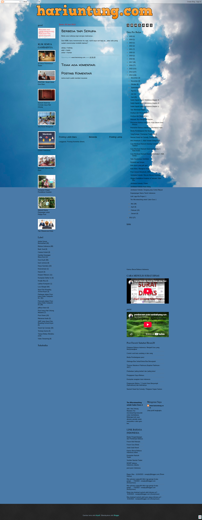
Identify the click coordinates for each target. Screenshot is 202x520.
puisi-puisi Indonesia (134, 468)
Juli (132, 94)
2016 (131, 65)
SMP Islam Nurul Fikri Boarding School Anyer (45, 322)
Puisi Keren (42, 315)
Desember (134, 78)
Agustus (134, 91)
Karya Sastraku (43, 266)
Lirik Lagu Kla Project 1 (138, 196)
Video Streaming (43, 339)
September (135, 87)
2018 (131, 59)
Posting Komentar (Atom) (75, 142)
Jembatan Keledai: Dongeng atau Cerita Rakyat (146, 190)
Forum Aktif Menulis (133, 442)
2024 (131, 39)
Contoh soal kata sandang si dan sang (140, 353)
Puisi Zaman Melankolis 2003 (140, 172)
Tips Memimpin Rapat (137, 110)
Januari (133, 213)
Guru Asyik (41, 260)
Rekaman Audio (43, 318)
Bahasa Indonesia (44, 246)
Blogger (116, 515)
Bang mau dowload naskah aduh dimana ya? (142, 492)
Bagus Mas (130, 474)
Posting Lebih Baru (68, 137)
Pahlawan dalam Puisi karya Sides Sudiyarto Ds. (45, 296)
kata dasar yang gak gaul (139, 165)
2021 (131, 49)
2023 (131, 43)
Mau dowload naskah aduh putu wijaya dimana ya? (144, 497)
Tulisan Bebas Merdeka (46, 334)
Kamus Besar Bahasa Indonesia (138, 269)
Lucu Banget (42, 287)
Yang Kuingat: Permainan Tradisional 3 (143, 134)
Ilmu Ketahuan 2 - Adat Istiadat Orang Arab (145, 140)
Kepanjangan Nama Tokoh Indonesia (142, 193)
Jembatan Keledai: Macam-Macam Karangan (145, 175)
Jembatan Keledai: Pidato (139, 183)
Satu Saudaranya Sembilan (139, 159)
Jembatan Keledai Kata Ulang (140, 187)
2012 (131, 217)
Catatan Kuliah (43, 252)
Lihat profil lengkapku (154, 410)
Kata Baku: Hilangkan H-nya (140, 169)
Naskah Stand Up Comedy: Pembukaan (143, 137)
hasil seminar (42, 263)
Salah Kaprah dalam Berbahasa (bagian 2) (144, 103)
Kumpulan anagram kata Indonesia (138, 379)
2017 (131, 62)
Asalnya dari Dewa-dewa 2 (139, 113)
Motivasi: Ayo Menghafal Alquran (141, 119)
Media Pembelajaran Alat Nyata (141, 131)
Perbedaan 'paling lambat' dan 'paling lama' (141, 371)
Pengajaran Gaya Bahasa (135, 375)
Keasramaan (42, 269)
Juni (132, 97)
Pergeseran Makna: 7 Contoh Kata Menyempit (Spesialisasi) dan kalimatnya (142, 384)
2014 (131, 72)
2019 (131, 56)
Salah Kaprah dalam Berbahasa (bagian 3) (144, 100)
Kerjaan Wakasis (43, 275)
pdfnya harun (42, 308)
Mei (132, 204)
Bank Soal (41, 249)
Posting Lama (115, 137)
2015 (131, 69)
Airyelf (98, 515)
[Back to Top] (199, 517)
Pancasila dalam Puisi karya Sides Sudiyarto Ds (45, 303)
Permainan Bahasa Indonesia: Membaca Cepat (146, 127)
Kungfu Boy (42, 281)
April (132, 207)
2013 (131, 75)
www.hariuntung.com (157, 407)
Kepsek (40, 272)
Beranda (93, 137)
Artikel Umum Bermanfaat (42, 242)
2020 (131, 52)
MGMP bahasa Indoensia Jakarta (133, 464)
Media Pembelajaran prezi (135, 357)
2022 (131, 46)
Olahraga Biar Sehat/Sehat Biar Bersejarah (141, 361)
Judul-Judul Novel (133, 448)
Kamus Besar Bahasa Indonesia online (134, 451)
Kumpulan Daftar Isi (44, 278)
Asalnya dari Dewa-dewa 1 (139, 116)
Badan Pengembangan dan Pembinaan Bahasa (135, 438)
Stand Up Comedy (44, 328)
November (134, 81)
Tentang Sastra (43, 331)
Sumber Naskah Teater (134, 460)
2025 (131, 36)
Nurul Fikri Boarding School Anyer (44, 290)
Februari (134, 210)
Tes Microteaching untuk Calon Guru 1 (143, 199)
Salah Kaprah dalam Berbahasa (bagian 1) (144, 106)
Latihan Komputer (44, 284)
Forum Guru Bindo (133, 445)
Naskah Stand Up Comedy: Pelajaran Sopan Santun (144, 389)
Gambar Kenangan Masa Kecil (44, 256)
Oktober (134, 84)
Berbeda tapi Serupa (137, 162)
